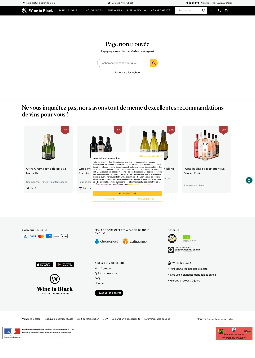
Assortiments (160, 10)
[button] (249, 180)
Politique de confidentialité (58, 318)
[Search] (204, 10)
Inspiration (135, 10)
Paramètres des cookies (157, 318)
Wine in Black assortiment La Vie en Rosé (204, 170)
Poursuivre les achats (127, 72)
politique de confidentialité (139, 184)
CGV (105, 318)
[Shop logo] (37, 10)
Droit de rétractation (88, 318)
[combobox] (191, 10)
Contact (100, 283)
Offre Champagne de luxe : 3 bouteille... (46, 170)
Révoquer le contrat (109, 293)
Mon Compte (103, 268)
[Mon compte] (219, 10)
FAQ (97, 278)
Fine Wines (115, 10)
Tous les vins (68, 10)
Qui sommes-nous (106, 273)
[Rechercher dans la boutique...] (154, 63)
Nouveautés (94, 10)
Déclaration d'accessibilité (126, 318)
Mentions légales (31, 318)
